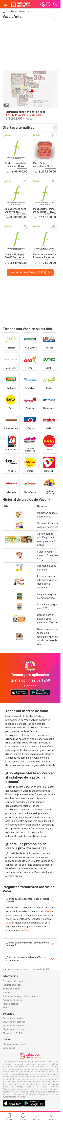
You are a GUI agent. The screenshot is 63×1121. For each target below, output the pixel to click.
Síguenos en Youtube (13, 1029)
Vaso (48, 911)
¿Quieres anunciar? (12, 985)
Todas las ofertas (16, 11)
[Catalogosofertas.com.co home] (21, 4)
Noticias (7, 1007)
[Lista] (48, 4)
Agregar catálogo (11, 1004)
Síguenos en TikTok (13, 1033)
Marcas (6, 992)
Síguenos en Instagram (14, 1025)
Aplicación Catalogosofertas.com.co (20, 996)
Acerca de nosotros (12, 1000)
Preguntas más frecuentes (15, 981)
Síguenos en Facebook (14, 1021)
